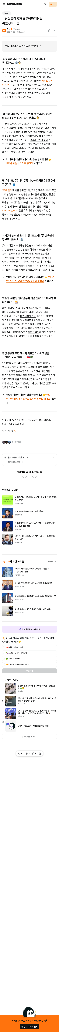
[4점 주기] (32, 477)
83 (22, 753)
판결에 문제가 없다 (39, 140)
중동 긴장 (7, 190)
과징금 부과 (33, 332)
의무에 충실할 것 (27, 379)
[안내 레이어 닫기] (55, 1018)
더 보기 (51, 561)
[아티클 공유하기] (49, 30)
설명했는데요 (27, 194)
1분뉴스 (6, 13)
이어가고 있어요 (10, 210)
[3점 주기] (29, 477)
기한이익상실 (13, 253)
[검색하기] (44, 4)
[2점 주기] (26, 477)
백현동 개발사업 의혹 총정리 (19, 163)
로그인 (52, 4)
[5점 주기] (36, 477)
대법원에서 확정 (28, 316)
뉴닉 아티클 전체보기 (29, 736)
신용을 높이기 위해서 (32, 245)
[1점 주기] (23, 477)
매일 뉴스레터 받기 (29, 1026)
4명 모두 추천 (25, 76)
